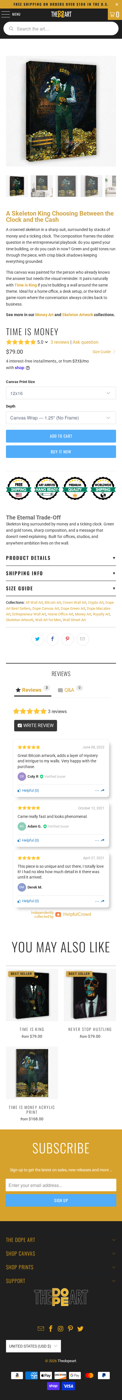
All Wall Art (34, 602)
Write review (38, 725)
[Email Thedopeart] (41, 1329)
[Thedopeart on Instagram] (60, 1329)
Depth (10, 406)
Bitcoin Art (53, 602)
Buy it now (61, 452)
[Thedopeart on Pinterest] (70, 1329)
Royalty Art (101, 614)
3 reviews (60, 342)
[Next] (111, 111)
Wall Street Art (74, 620)
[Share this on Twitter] (37, 639)
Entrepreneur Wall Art (29, 614)
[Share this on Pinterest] (68, 639)
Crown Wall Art (74, 602)
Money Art (44, 314)
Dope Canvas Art (45, 608)
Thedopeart (67, 1361)
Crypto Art (96, 602)
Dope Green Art (73, 608)
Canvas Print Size (20, 382)
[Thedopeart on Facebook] (51, 1329)
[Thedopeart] (61, 14)
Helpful (27, 790)
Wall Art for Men (48, 620)
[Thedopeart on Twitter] (80, 1329)
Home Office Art (60, 614)
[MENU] (2, 14)
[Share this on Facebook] (53, 639)
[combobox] (61, 28)
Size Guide (102, 351)
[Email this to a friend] (83, 639)
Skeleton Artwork (77, 314)
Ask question (85, 342)
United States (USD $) (30, 1346)
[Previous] (10, 111)
